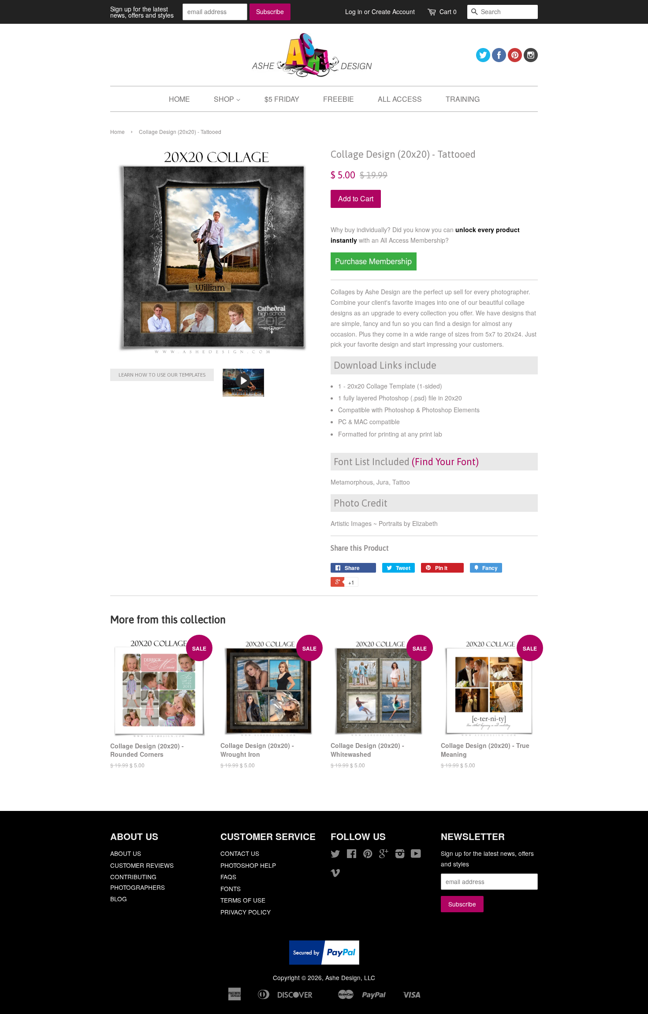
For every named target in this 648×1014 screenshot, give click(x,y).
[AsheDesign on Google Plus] (384, 855)
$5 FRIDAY (281, 99)
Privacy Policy (245, 911)
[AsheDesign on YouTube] (416, 855)
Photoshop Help (248, 865)
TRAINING (463, 99)
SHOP (225, 99)
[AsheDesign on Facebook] (499, 59)
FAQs (228, 876)
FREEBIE (338, 99)
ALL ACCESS (400, 99)
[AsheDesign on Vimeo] (335, 874)
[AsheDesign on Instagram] (531, 59)
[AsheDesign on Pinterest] (515, 59)
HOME (179, 99)
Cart (448, 11)
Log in (353, 11)
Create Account (393, 11)
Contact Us (239, 853)
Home (117, 131)
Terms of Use (242, 900)
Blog (118, 898)
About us (125, 853)
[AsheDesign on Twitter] (483, 59)
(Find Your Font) (445, 461)
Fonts (230, 888)
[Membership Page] (374, 267)
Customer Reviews (142, 865)
